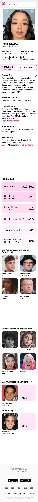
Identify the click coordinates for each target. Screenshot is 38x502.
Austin (4, 59)
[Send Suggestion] (35, 76)
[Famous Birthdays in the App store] (12, 480)
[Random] (32, 11)
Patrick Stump (27, 145)
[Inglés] (6, 488)
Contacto (14, 493)
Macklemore (13, 121)
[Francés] (19, 488)
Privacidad (22, 493)
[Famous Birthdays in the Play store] (25, 480)
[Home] (19, 470)
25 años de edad (27, 59)
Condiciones (30, 493)
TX (9, 59)
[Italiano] (25, 488)
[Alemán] (31, 488)
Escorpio (23, 53)
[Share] (6, 11)
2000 (16, 53)
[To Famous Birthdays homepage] (4, 4)
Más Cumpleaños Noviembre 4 (17, 382)
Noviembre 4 (7, 53)
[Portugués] (12, 488)
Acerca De (7, 493)
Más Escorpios (9, 410)
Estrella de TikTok (9, 46)
